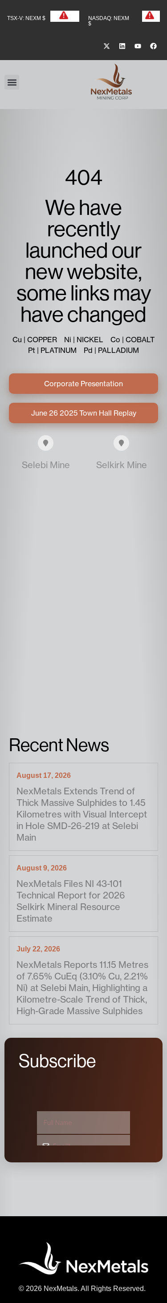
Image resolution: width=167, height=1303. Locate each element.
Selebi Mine (46, 464)
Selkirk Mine (121, 464)
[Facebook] (153, 46)
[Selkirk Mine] (121, 443)
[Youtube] (137, 46)
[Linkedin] (122, 46)
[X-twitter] (106, 46)
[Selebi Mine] (45, 443)
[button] (11, 82)
